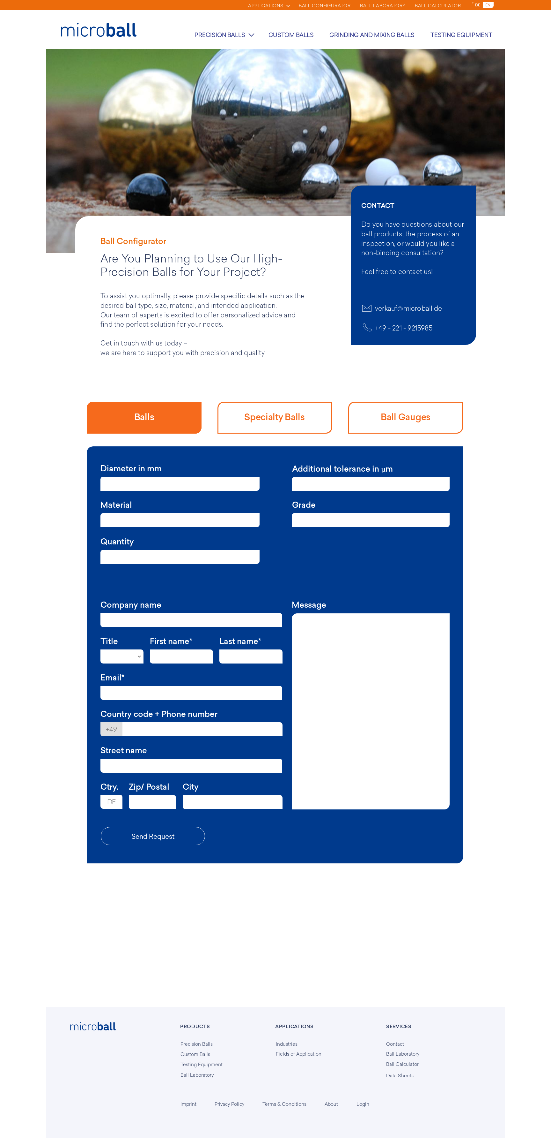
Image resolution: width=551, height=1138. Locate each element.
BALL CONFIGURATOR (325, 6)
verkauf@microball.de (408, 308)
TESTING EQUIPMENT (461, 35)
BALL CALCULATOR (438, 6)
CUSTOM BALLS (291, 35)
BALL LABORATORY (383, 6)
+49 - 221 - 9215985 (403, 328)
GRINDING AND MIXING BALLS (372, 35)
